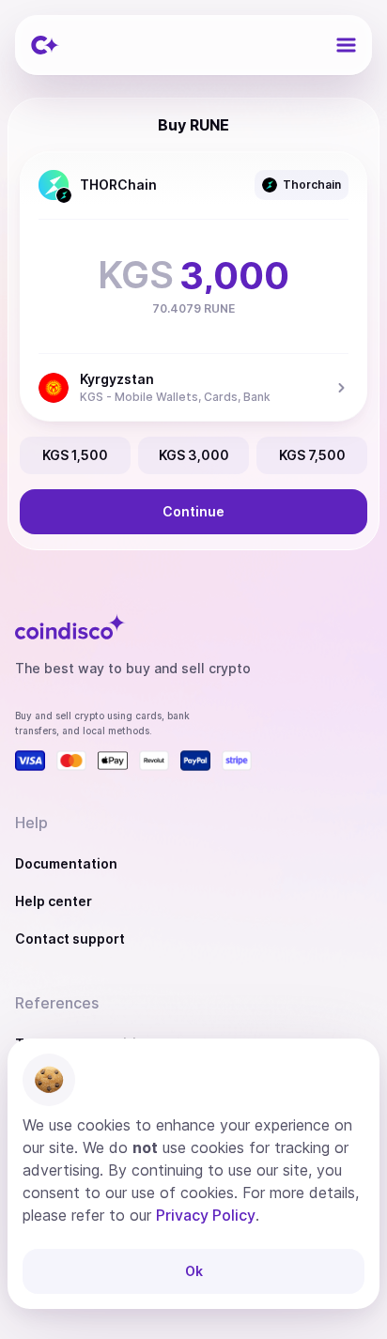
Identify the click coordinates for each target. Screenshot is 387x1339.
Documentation (66, 863)
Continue (193, 511)
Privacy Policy (205, 1215)
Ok (194, 1271)
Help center (53, 901)
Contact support (70, 939)
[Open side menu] (345, 45)
